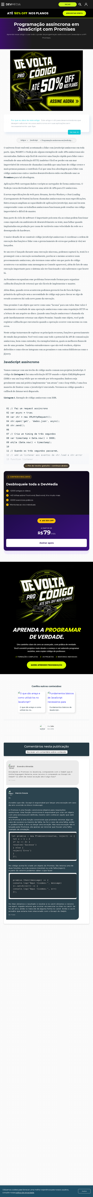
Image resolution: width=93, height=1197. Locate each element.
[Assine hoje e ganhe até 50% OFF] (46, 80)
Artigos (23, 140)
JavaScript (34, 140)
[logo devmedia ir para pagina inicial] (14, 4)
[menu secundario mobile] (2, 4)
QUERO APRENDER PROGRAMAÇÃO (46, 665)
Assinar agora (46, 543)
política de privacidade (25, 1193)
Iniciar (67, 4)
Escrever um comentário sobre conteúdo (46, 752)
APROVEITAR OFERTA (74, 13)
